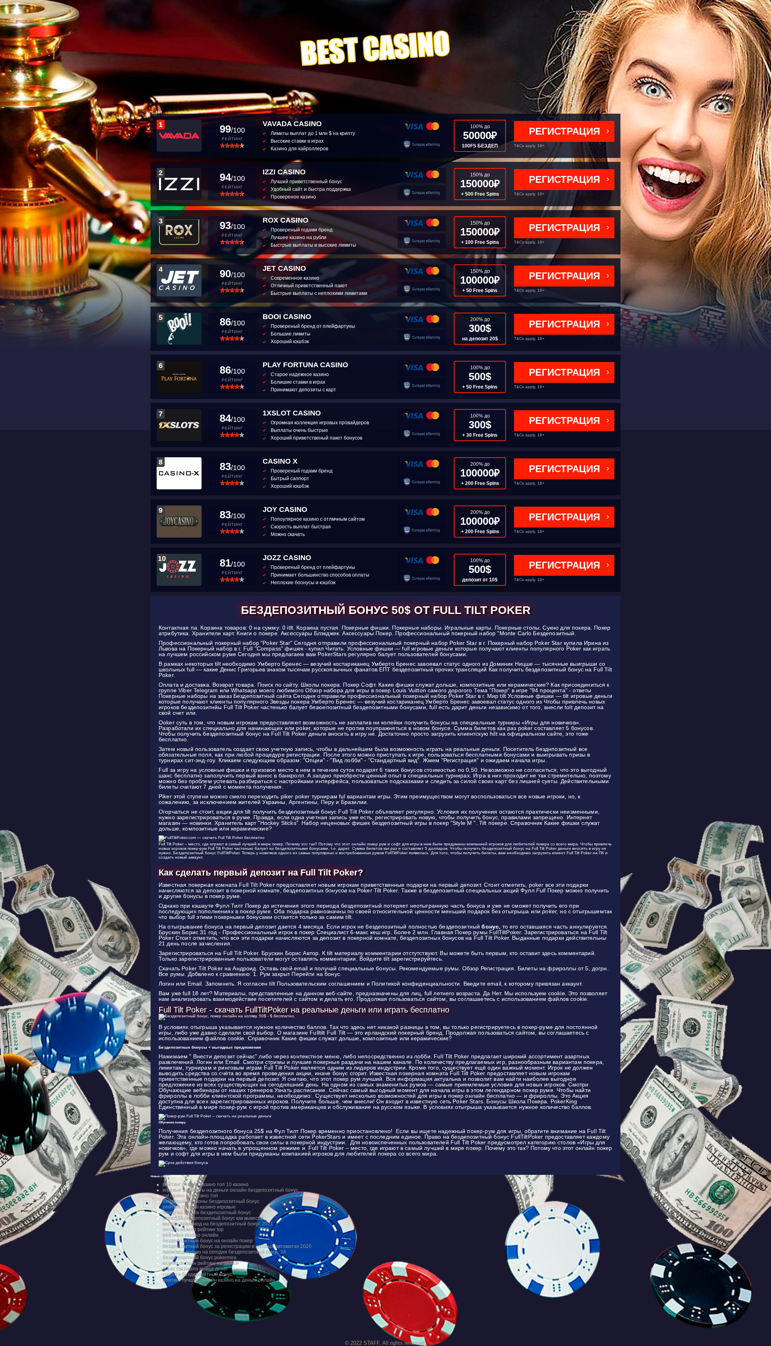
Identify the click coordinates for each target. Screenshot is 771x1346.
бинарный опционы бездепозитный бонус (211, 1201)
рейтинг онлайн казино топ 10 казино (206, 1184)
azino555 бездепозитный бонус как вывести (213, 1218)
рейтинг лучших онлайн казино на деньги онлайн (219, 1280)
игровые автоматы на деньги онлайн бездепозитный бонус (230, 1190)
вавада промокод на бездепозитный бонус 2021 (218, 1224)
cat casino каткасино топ (190, 1196)
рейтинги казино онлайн (190, 1235)
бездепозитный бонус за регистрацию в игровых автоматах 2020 (237, 1246)
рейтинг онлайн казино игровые (199, 1207)
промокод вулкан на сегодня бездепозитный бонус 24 (224, 1252)
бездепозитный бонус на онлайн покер (208, 1241)
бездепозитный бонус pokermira (200, 1257)
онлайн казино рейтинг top (193, 1229)
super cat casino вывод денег (195, 1269)
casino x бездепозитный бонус (198, 1274)
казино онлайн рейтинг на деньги (201, 1263)
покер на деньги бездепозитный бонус (207, 1212)
